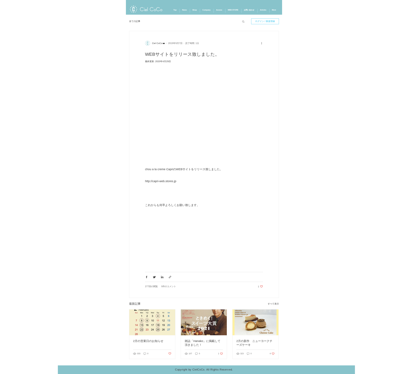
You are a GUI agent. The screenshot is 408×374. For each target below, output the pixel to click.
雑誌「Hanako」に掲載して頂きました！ (202, 342)
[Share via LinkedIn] (162, 277)
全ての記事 (134, 21)
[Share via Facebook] (146, 277)
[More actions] (262, 43)
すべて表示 (273, 303)
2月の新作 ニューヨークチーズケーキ (254, 342)
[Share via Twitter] (154, 277)
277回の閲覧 (151, 286)
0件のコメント (168, 286)
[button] (243, 22)
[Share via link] (169, 277)
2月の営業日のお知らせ (148, 341)
